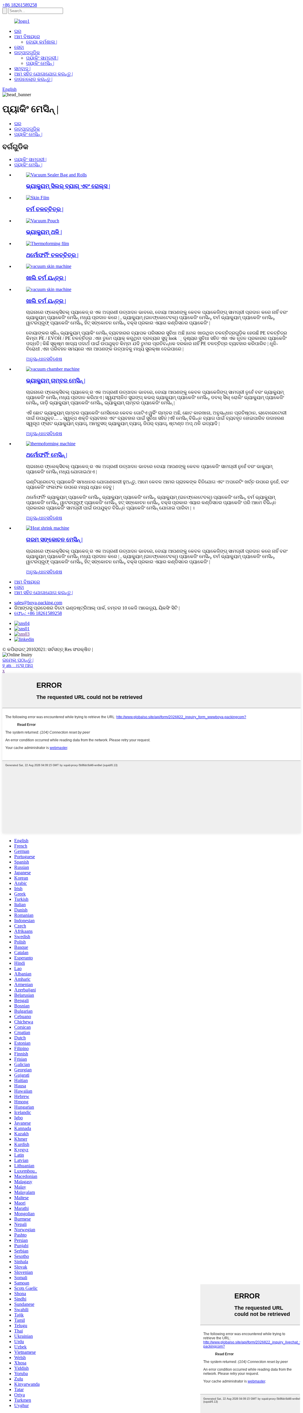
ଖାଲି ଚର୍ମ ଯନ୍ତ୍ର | (46, 278)
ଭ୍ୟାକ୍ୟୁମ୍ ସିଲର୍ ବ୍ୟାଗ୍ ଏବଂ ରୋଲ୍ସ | (68, 186)
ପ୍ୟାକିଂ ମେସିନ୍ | (40, 63)
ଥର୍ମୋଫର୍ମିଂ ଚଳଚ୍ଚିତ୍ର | (52, 255)
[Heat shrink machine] (47, 528)
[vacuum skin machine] (48, 289)
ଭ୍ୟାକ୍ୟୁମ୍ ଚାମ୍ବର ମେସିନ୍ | (55, 380)
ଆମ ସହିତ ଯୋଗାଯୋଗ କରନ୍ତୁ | (43, 73)
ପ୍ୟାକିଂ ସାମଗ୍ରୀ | (42, 57)
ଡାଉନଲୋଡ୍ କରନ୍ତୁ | (33, 79)
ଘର (17, 31)
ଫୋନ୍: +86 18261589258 (38, 613)
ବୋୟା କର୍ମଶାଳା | (41, 41)
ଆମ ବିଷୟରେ (27, 36)
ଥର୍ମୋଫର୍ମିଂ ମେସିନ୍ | (46, 455)
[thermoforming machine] (50, 443)
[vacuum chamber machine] (53, 369)
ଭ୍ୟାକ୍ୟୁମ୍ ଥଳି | (44, 232)
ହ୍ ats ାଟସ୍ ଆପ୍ (17, 665)
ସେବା (19, 47)
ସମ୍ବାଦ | (22, 68)
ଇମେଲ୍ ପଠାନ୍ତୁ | (17, 660)
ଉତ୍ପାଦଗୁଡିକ (27, 52)
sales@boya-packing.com (38, 602)
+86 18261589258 (19, 4)
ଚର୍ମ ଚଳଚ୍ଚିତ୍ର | (44, 209)
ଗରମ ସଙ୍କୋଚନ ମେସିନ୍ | (54, 539)
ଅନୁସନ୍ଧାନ (36, 358)
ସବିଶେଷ (54, 358)
